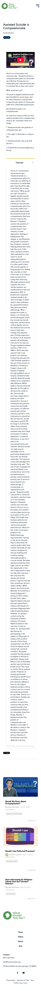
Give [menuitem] (20, 946)
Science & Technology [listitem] (14, 814)
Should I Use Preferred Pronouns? (20, 851)
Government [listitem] (10, 894)
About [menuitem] (20, 941)
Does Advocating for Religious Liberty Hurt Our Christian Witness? (18, 881)
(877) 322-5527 (8, 957)
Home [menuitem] (20, 932)
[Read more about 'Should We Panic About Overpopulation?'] (20, 787)
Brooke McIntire (8, 33)
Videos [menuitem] (20, 936)
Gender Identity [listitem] (11, 861)
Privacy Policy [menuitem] (10, 980)
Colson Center (15, 855)
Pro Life (6, 37)
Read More (32, 820)
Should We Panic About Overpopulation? (15, 802)
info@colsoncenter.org (11, 962)
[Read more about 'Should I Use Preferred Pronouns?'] (20, 836)
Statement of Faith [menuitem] (23, 980)
